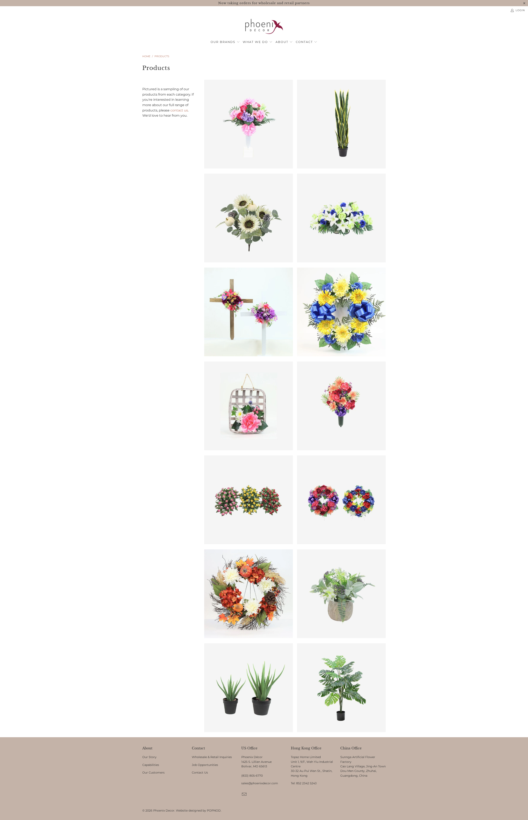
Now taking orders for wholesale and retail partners (264, 3)
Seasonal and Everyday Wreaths (248, 593)
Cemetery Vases (248, 124)
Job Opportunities (205, 765)
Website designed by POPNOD (198, 810)
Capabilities (150, 765)
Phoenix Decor (163, 810)
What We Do (256, 42)
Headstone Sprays (341, 218)
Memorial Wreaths (341, 312)
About (283, 42)
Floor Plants (341, 124)
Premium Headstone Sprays (248, 499)
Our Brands (224, 42)
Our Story (149, 757)
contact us (179, 110)
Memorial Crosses (248, 312)
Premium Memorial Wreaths (341, 499)
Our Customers (153, 772)
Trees (341, 687)
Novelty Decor (248, 405)
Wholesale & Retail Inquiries (212, 757)
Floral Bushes (248, 218)
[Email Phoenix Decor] (244, 794)
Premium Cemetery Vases (341, 405)
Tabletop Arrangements (341, 593)
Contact (305, 42)
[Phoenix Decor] (264, 27)
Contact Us (200, 772)
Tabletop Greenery (248, 687)
